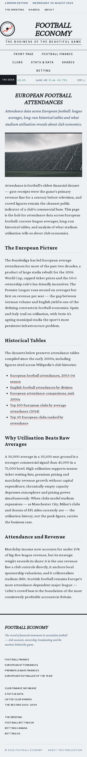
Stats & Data (42, 62)
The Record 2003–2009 (21, 704)
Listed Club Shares (18, 699)
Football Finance (57, 54)
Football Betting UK (19, 722)
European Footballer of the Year (28, 676)
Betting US (12, 733)
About (50, 9)
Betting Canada (16, 728)
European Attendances (21, 665)
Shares (34, 9)
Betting (43, 70)
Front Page (24, 54)
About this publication (65, 750)
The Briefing (14, 9)
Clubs (17, 62)
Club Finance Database (21, 688)
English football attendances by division (41, 387)
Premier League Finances (22, 670)
